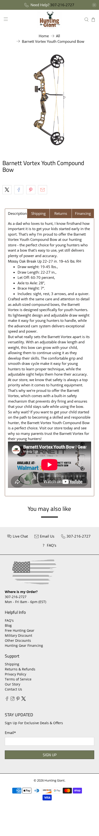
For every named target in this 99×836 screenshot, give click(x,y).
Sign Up (49, 755)
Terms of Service (18, 679)
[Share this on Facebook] (18, 189)
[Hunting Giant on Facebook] (7, 699)
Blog (8, 625)
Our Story (12, 684)
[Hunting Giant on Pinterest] (18, 699)
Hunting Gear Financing (24, 645)
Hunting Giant (54, 780)
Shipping (12, 664)
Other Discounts (18, 640)
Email (10, 732)
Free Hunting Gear (19, 630)
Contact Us (13, 689)
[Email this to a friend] (42, 189)
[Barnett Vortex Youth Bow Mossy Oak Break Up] (49, 99)
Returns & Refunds (20, 669)
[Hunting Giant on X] (23, 699)
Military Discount (18, 635)
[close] (94, 5)
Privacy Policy (15, 674)
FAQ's (9, 620)
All (58, 36)
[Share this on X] (7, 189)
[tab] (16, 213)
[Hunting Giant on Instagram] (12, 699)
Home (44, 36)
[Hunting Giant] (49, 19)
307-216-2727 (62, 4)
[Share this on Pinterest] (30, 189)
